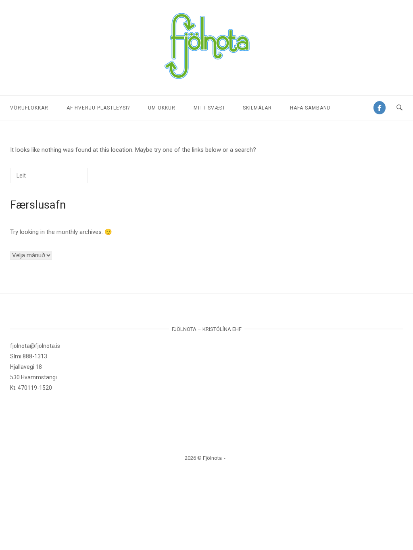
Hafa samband (310, 108)
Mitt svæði (209, 108)
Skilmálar (257, 108)
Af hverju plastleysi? (98, 108)
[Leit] (69, 178)
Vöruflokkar (29, 108)
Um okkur (161, 108)
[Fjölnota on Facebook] (379, 107)
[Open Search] (399, 108)
